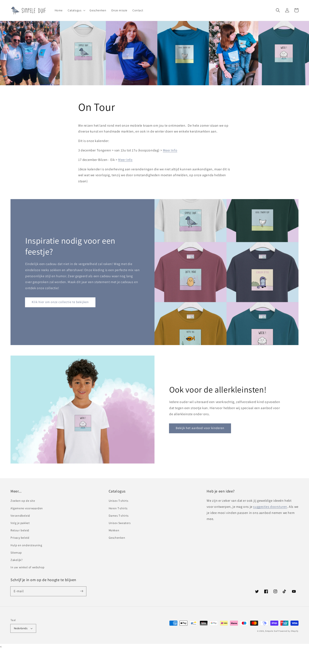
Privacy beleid (20, 538)
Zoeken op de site (23, 501)
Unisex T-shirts (118, 501)
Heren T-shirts (118, 508)
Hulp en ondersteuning (26, 545)
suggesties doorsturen (270, 506)
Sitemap (16, 552)
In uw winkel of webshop (28, 567)
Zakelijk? (16, 560)
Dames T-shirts (119, 515)
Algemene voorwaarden (27, 508)
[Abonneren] (81, 591)
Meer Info (170, 150)
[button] (76, 10)
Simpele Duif (271, 631)
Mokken (114, 530)
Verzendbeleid (20, 515)
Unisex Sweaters (120, 523)
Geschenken (117, 538)
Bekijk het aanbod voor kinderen (200, 428)
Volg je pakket (20, 523)
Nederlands (20, 628)
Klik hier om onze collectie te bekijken (60, 302)
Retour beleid (20, 530)
